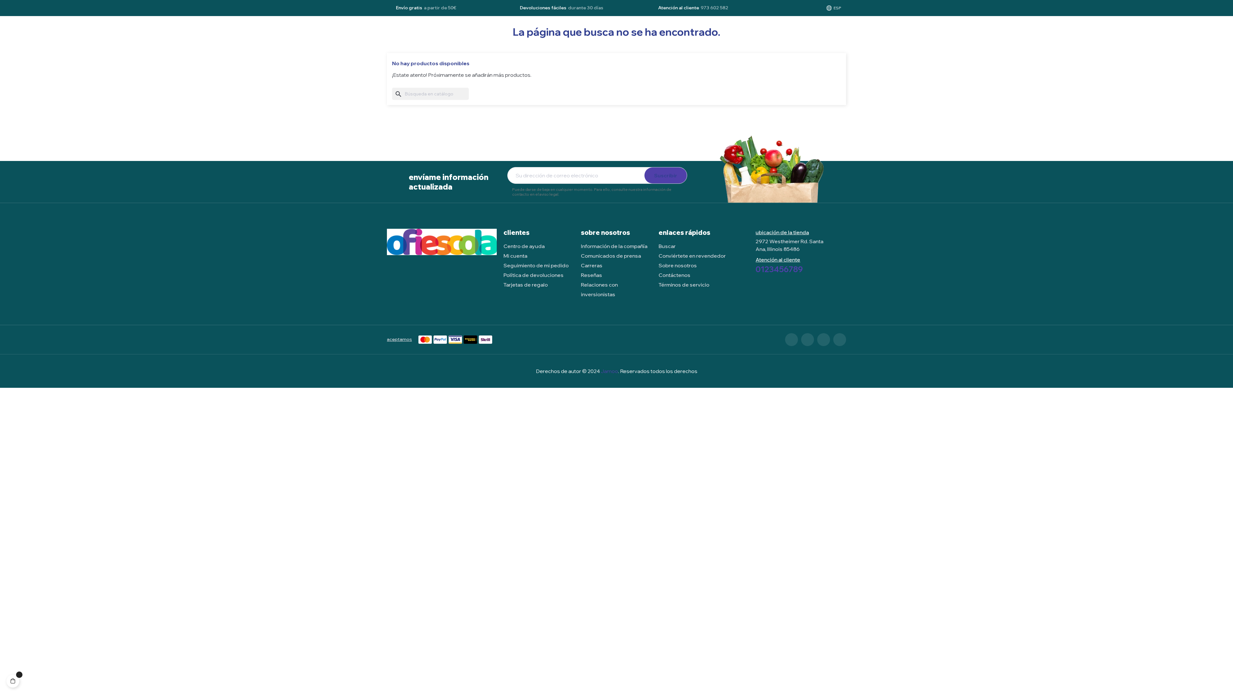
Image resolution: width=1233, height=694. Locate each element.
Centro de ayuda (524, 246)
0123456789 (779, 269)
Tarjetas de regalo (525, 284)
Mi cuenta (515, 256)
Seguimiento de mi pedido (536, 265)
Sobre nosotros (678, 265)
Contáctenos (674, 275)
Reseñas (591, 275)
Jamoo (609, 371)
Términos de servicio (684, 284)
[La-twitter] (807, 339)
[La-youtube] (839, 339)
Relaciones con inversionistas (599, 289)
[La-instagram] (823, 339)
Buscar (667, 246)
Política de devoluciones (533, 275)
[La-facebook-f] (791, 339)
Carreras (591, 265)
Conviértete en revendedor (692, 256)
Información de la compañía (614, 246)
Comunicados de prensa (611, 256)
